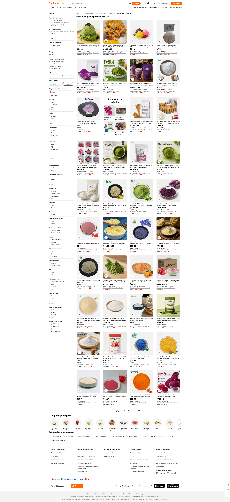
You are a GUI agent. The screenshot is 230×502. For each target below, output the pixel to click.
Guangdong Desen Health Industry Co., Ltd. (168, 402)
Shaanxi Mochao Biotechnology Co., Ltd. (141, 211)
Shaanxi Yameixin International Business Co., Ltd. (115, 53)
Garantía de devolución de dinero (86, 456)
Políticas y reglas (82, 471)
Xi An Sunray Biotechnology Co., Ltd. (167, 249)
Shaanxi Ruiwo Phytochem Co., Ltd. (139, 91)
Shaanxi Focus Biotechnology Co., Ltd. (140, 249)
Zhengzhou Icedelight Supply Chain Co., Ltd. (88, 53)
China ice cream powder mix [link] (123, 13)
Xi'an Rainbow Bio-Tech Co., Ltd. (139, 53)
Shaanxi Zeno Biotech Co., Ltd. (138, 402)
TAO (129, 494)
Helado (111, 13)
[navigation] (61, 212)
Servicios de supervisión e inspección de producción (87, 467)
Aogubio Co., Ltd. (108, 364)
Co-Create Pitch (55, 456)
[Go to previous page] (114, 410)
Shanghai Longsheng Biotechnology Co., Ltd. (88, 211)
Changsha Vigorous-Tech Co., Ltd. (166, 91)
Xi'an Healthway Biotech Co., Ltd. (86, 286)
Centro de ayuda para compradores (140, 453)
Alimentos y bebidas (87, 13)
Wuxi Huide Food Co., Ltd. (110, 402)
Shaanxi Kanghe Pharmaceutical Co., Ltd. (114, 211)
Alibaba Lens (60, 486)
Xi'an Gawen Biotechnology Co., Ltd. (140, 288)
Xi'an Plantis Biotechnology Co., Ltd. (166, 364)
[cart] (154, 3)
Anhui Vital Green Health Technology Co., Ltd (115, 173)
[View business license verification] (131, 499)
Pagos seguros (81, 453)
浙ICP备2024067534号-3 (161, 499)
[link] (227, 485)
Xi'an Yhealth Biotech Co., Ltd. (165, 326)
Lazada (115, 494)
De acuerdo (68, 76)
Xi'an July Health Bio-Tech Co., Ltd (112, 249)
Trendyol (134, 494)
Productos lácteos (101, 13)
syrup (144, 436)
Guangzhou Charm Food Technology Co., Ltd (141, 129)
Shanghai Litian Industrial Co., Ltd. (166, 129)
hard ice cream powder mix (58, 440)
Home (77, 13)
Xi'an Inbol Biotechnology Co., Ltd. (139, 364)
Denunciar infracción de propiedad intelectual (139, 467)
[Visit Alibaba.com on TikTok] (175, 473)
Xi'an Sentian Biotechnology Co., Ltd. (167, 53)
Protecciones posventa (84, 463)
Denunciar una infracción (137, 471)
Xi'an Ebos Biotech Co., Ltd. (164, 173)
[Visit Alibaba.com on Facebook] (157, 473)
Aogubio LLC (80, 129)
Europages (141, 494)
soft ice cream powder (118, 436)
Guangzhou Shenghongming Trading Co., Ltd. (88, 91)
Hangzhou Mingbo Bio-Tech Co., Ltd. (113, 288)
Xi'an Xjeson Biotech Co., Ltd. (85, 364)
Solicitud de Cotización (110, 456)
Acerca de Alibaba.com (58, 449)
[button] (130, 3)
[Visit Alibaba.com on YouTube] (172, 473)
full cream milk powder (101, 436)
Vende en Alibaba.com (162, 453)
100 (139, 410)
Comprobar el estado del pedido (165, 459)
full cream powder (133, 436)
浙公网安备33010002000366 (144, 499)
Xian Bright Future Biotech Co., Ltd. (86, 402)
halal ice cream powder (157, 436)
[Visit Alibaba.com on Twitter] (164, 473)
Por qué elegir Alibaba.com (58, 453)
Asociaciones (160, 466)
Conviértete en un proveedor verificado (167, 463)
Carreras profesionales (57, 463)
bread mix (170, 436)
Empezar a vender (161, 456)
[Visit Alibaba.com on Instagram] (168, 473)
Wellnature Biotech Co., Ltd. (84, 326)
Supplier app (126, 486)
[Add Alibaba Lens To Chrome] (77, 486)
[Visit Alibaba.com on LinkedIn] (161, 473)
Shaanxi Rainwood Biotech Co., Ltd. (166, 211)
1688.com (96, 494)
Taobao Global (122, 494)
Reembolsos (133, 463)
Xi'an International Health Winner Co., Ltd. (114, 326)
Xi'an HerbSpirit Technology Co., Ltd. (140, 173)
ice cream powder (56, 436)
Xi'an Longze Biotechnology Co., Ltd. (87, 249)
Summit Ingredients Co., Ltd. (111, 91)
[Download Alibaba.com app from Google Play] (173, 486)
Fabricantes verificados (110, 453)
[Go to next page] (142, 410)
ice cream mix (69, 436)
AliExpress (89, 494)
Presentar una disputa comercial (139, 459)
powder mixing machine (84, 436)
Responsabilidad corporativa (59, 459)
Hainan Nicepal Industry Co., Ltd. (166, 288)
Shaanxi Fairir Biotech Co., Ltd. (85, 173)
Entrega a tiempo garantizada (85, 459)
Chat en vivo (133, 456)
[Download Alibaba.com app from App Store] (159, 486)
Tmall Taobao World (106, 494)
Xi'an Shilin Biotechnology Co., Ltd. (139, 326)
